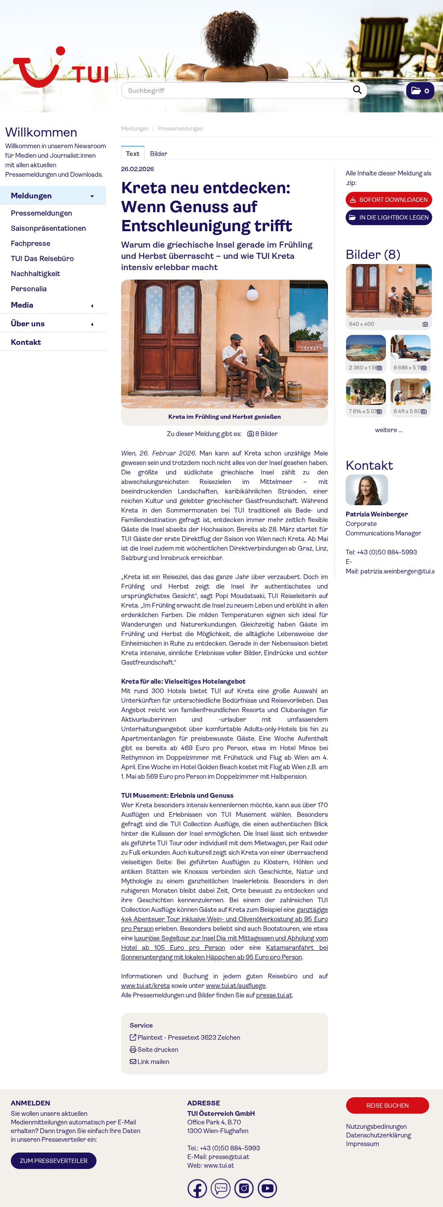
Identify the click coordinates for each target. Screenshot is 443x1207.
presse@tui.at (229, 1157)
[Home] (57, 67)
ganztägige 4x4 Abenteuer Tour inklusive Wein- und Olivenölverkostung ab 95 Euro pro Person (224, 919)
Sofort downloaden (393, 199)
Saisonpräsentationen (48, 228)
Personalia (29, 289)
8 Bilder (266, 434)
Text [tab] (133, 154)
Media (22, 305)
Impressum (362, 1144)
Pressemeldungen (41, 213)
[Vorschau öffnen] (224, 344)
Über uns (28, 323)
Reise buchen (387, 1105)
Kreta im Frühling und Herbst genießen (224, 416)
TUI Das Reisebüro (42, 259)
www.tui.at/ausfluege (236, 986)
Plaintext (150, 1037)
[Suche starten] (359, 90)
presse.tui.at (274, 995)
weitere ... (388, 430)
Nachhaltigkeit (35, 274)
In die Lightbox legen (393, 217)
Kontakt (26, 342)
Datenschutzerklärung (378, 1135)
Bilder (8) (373, 254)
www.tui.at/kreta (145, 986)
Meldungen (31, 195)
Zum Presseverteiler (53, 1160)
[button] (420, 91)
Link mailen (153, 1062)
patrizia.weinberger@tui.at (399, 571)
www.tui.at (219, 1165)
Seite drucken (158, 1050)
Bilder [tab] (158, 154)
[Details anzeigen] (425, 325)
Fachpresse (30, 243)
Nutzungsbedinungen (376, 1127)
